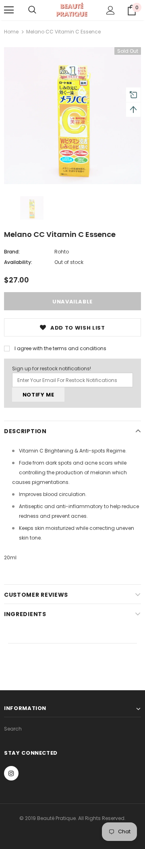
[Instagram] (11, 773)
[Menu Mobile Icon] (9, 10)
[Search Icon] (32, 10)
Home (11, 31)
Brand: (12, 251)
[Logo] (71, 10)
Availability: (18, 262)
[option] (72, 115)
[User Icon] (110, 10)
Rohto (61, 251)
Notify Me (38, 395)
